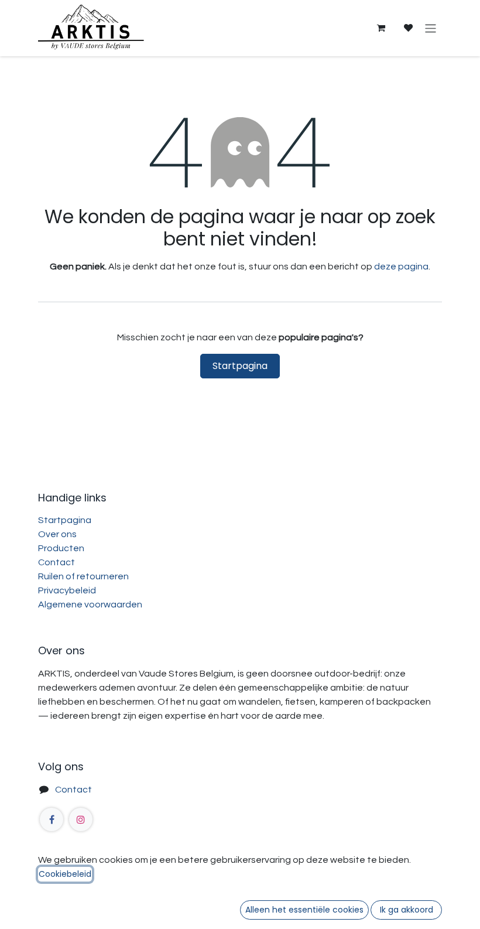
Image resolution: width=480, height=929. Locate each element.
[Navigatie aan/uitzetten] (430, 27)
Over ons (57, 534)
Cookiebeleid (65, 874)
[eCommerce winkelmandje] (380, 28)
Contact (56, 562)
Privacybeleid (67, 590)
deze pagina (401, 266)
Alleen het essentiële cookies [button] (304, 910)
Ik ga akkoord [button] (406, 910)
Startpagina (240, 366)
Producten (61, 548)
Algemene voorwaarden (90, 604)
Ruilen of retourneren (83, 576)
